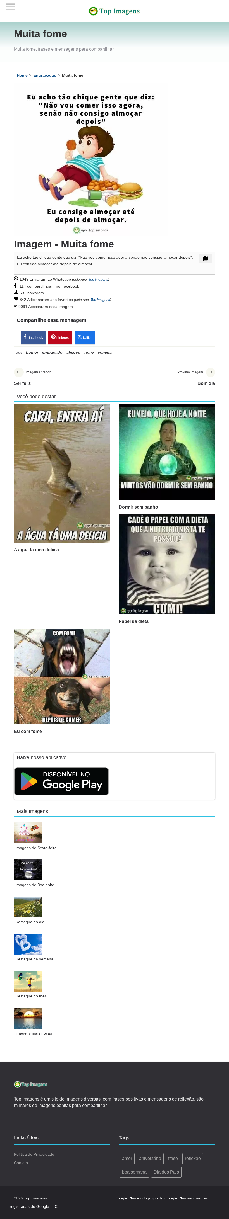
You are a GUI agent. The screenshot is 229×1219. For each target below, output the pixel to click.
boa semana (134, 1172)
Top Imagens (98, 279)
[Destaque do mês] (28, 981)
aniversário (150, 1158)
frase (173, 1158)
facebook (35, 338)
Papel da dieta (134, 621)
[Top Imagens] (114, 11)
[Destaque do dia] (28, 907)
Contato (21, 1162)
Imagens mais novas (33, 1033)
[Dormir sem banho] (167, 452)
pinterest (63, 338)
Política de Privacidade (34, 1154)
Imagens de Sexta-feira (36, 848)
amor (127, 1158)
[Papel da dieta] (167, 564)
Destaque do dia (29, 922)
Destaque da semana (34, 959)
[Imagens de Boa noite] (28, 869)
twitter (87, 338)
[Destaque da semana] (28, 944)
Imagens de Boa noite (34, 885)
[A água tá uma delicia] (62, 473)
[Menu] (10, 5)
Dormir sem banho (138, 507)
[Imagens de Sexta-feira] (28, 832)
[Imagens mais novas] (28, 1018)
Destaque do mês (31, 996)
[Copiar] (205, 258)
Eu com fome (28, 731)
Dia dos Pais (166, 1172)
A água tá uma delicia (36, 549)
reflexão (193, 1158)
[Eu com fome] (62, 676)
